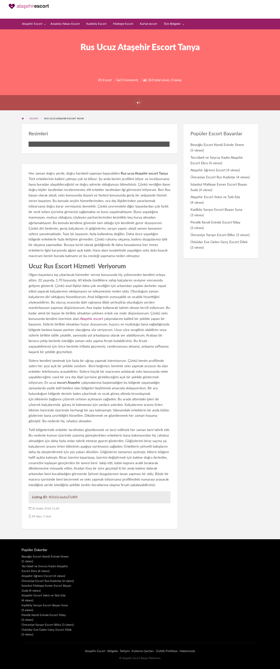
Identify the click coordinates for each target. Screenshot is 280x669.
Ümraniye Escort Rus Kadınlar (212, 177)
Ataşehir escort (91, 319)
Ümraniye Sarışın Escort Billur (212, 235)
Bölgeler (112, 651)
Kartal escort (148, 23)
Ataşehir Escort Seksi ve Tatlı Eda (215, 197)
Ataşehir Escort (32, 23)
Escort (107, 80)
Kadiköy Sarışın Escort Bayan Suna (216, 210)
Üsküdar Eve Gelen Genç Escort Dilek (219, 242)
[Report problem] (138, 103)
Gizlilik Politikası (167, 651)
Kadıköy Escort (96, 23)
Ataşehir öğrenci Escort (208, 170)
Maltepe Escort (123, 23)
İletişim (125, 651)
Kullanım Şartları (143, 651)
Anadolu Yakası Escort (65, 23)
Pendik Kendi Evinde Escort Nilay (215, 222)
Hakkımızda (187, 651)
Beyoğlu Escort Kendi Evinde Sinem (217, 145)
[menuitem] (33, 24)
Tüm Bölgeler (172, 23)
